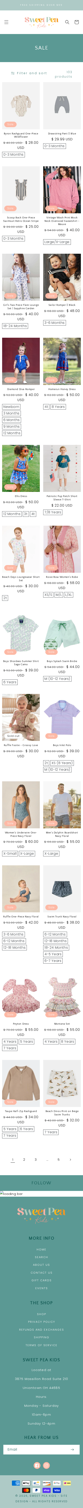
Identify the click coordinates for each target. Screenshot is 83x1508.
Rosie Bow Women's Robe (62, 577)
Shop (41, 1314)
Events (41, 1288)
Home (41, 1249)
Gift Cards (41, 1280)
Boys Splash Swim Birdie (62, 661)
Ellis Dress (21, 496)
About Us (41, 1265)
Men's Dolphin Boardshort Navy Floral (62, 834)
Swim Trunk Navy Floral (61, 916)
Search (41, 1257)
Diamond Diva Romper (21, 389)
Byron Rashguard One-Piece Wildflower (21, 135)
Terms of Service (41, 1345)
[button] (6, 22)
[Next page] (70, 1159)
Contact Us (42, 1273)
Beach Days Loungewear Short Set (21, 579)
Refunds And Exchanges (41, 1330)
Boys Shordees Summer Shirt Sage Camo (21, 663)
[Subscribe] (72, 1450)
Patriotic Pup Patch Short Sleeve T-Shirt (62, 498)
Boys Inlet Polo (62, 745)
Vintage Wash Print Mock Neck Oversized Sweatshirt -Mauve (61, 221)
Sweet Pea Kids (43, 1496)
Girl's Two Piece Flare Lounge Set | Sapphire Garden (21, 307)
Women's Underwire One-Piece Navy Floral (21, 834)
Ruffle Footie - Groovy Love (21, 745)
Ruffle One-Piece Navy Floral (21, 916)
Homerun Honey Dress (62, 389)
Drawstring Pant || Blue (62, 133)
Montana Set (62, 1023)
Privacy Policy (41, 1322)
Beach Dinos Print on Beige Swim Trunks (62, 1113)
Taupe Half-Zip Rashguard (21, 1111)
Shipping (41, 1337)
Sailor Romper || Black (62, 305)
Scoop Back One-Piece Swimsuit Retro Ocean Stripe (21, 219)
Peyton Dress (21, 1023)
